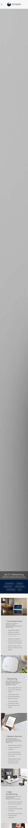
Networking (19, 583)
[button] (1, 4)
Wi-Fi (19, 589)
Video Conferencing (19, 586)
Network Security (8, 586)
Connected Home (9, 583)
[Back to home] (14, 4)
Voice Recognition (11, 589)
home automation (12, 636)
